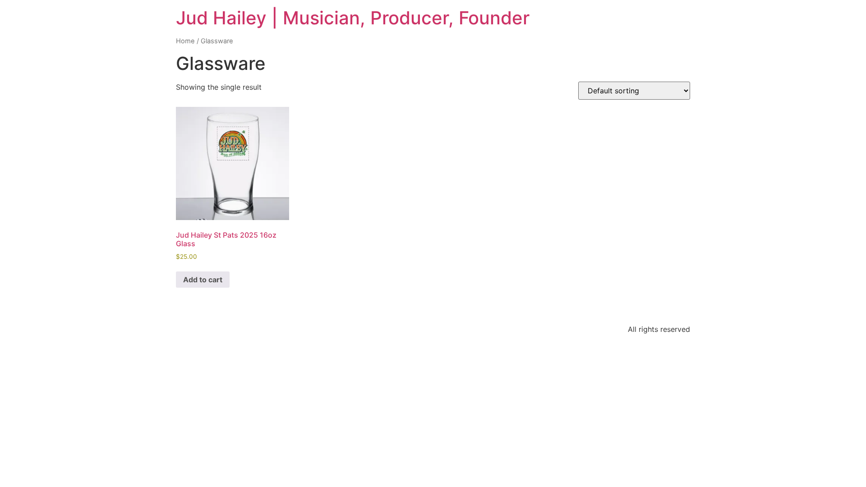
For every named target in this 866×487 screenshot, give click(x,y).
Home (185, 41)
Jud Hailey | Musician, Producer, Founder (353, 18)
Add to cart (202, 279)
